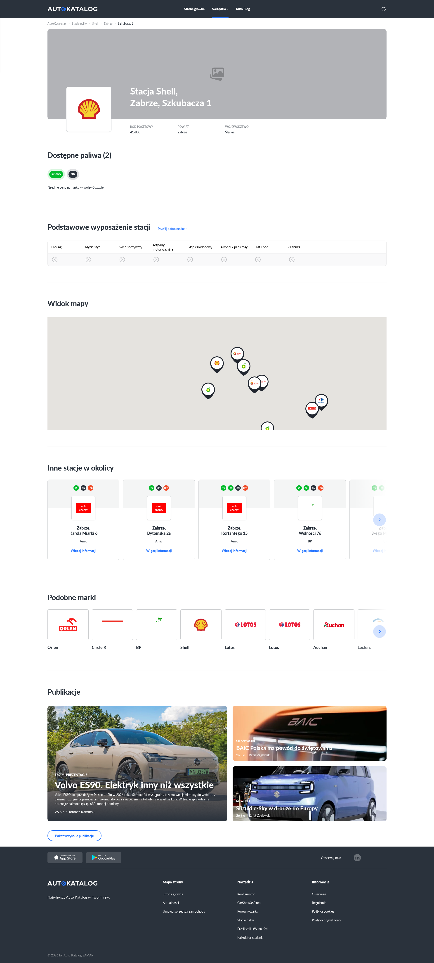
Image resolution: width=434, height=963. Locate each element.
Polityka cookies (323, 911)
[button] (254, 385)
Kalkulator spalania (250, 937)
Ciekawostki (245, 741)
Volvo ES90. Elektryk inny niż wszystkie (134, 784)
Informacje (321, 882)
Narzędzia (245, 882)
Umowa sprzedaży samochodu (184, 911)
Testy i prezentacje (71, 774)
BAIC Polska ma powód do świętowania (284, 748)
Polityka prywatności (326, 920)
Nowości (243, 801)
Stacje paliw (245, 920)
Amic (83, 541)
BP (310, 541)
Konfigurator (246, 894)
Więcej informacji (83, 551)
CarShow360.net (249, 902)
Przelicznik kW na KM (252, 928)
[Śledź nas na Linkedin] (357, 857)
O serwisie (319, 894)
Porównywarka (247, 911)
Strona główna (173, 894)
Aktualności (171, 902)
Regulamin (319, 902)
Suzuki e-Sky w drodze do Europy (277, 808)
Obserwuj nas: (331, 857)
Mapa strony (173, 882)
